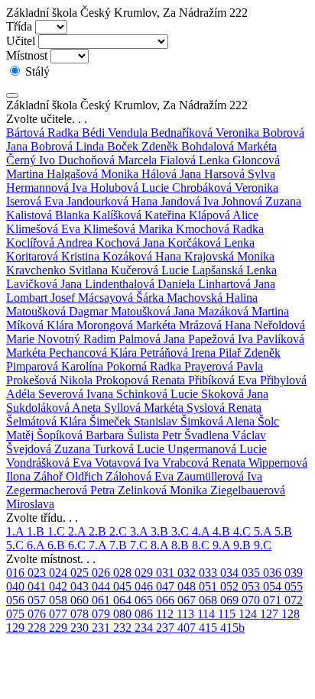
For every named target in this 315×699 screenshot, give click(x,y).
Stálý (36, 71)
